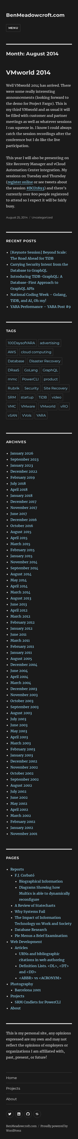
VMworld (47, 406)
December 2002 (23, 761)
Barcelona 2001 (28, 990)
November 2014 (23, 562)
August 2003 (21, 713)
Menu (13, 28)
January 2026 (21, 453)
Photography (21, 984)
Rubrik (14, 388)
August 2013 (20, 598)
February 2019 (22, 477)
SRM (12, 397)
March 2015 (20, 544)
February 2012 (22, 622)
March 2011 (20, 640)
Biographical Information (41, 881)
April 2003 (19, 737)
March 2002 (20, 815)
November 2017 (23, 507)
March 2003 (20, 743)
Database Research (31, 929)
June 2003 (19, 725)
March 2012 (20, 616)
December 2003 (23, 689)
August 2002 (21, 785)
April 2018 (19, 489)
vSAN (12, 415)
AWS (12, 352)
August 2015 (20, 532)
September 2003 (24, 707)
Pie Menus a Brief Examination (41, 935)
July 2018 (18, 483)
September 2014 (24, 568)
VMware (28, 406)
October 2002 (22, 773)
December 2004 (23, 664)
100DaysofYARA (21, 343)
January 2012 (21, 628)
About (15, 1008)
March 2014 (20, 592)
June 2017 (18, 513)
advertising (49, 343)
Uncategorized (42, 217)
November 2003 (24, 695)
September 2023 (24, 459)
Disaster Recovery (44, 361)
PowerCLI (30, 379)
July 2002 (18, 791)
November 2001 (23, 834)
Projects (17, 996)
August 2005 (21, 658)
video (56, 397)
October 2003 (21, 701)
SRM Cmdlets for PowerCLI (38, 1002)
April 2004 (19, 677)
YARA (41, 415)
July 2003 (18, 719)
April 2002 (19, 809)
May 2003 (18, 731)
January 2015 (21, 556)
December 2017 (23, 501)
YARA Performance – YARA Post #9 (40, 306)
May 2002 (18, 803)
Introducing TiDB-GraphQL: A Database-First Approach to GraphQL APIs (36, 282)
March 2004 (20, 683)
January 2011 (21, 652)
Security (31, 388)
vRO (64, 406)
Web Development (26, 942)
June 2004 (19, 670)
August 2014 (20, 574)
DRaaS (13, 370)
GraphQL (50, 370)
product (51, 379)
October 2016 (21, 526)
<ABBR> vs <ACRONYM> (40, 978)
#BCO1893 (35, 188)
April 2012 (19, 610)
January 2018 (21, 495)
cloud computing (36, 352)
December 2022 (23, 471)
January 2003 (21, 755)
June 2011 (18, 634)
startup (27, 397)
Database (16, 361)
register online (20, 182)
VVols (26, 415)
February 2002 (22, 821)
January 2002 (21, 827)
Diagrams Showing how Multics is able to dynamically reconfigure (44, 893)
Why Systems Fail (30, 911)
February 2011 (22, 646)
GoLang (31, 370)
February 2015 (22, 550)
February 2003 (22, 749)
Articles (21, 948)
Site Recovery (56, 388)
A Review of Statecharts (35, 905)
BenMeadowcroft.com (35, 15)
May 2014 (18, 580)
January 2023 (21, 465)
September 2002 (24, 779)
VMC (12, 406)
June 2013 (18, 604)
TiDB (43, 397)
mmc (12, 379)
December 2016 (23, 520)
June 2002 (19, 797)
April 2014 (19, 586)
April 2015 (19, 538)
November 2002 (24, 767)
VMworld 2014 (28, 72)
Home (11, 1078)
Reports (17, 869)
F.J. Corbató (24, 875)
